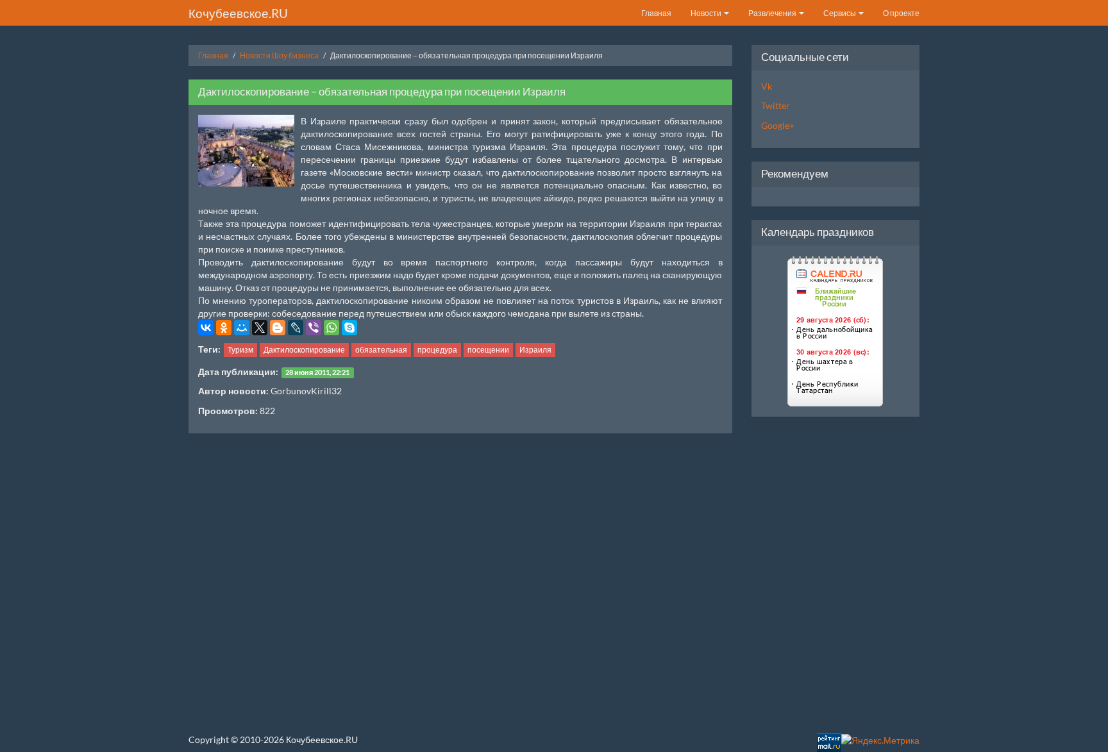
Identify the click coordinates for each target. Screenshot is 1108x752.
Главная (656, 13)
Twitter (775, 105)
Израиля (535, 350)
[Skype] (349, 327)
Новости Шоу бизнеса (279, 55)
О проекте (901, 13)
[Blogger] (277, 327)
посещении (488, 350)
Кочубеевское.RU (238, 13)
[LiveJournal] (295, 327)
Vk (766, 86)
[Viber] (313, 327)
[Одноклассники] (223, 327)
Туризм (240, 350)
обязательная (381, 350)
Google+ (777, 125)
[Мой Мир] (241, 327)
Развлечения (773, 13)
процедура (437, 350)
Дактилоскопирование (304, 350)
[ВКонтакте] (206, 327)
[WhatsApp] (331, 327)
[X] (259, 327)
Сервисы (840, 13)
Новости (707, 13)
